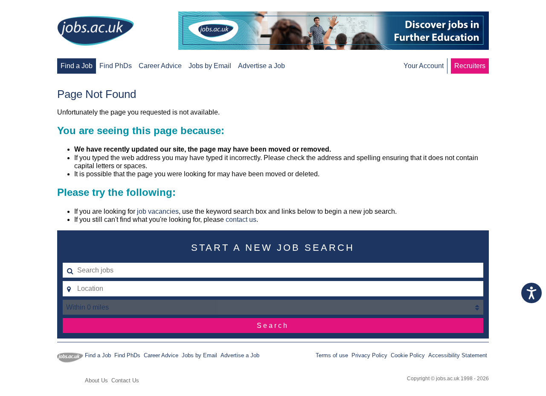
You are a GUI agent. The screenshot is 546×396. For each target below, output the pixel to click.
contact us (241, 219)
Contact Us (125, 380)
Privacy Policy (369, 355)
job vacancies (158, 211)
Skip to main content (34, 7)
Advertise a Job (261, 65)
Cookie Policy (408, 355)
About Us (96, 380)
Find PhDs (115, 65)
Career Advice (160, 65)
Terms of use (332, 355)
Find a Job (77, 65)
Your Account (424, 65)
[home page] (95, 31)
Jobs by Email (210, 65)
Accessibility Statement (457, 355)
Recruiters (469, 65)
